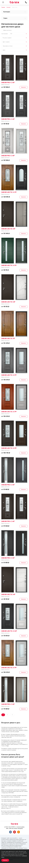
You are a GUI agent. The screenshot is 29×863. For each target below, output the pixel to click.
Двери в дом (14, 7)
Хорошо (5, 860)
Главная (3, 7)
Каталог (8, 7)
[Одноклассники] (18, 832)
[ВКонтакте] (10, 832)
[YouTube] (14, 832)
